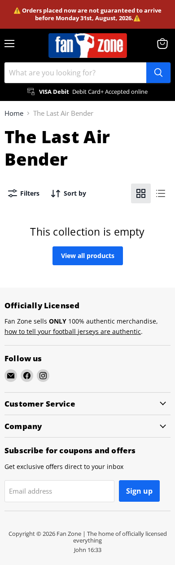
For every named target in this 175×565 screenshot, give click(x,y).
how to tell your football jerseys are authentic (72, 331)
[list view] (161, 193)
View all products (87, 255)
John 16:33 (87, 550)
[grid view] (141, 193)
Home (13, 113)
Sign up (139, 491)
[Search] (158, 72)
